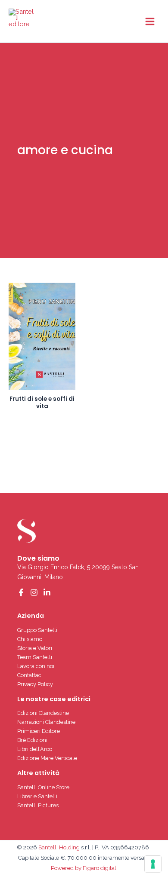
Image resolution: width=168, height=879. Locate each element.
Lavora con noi (35, 666)
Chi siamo (29, 639)
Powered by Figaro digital (83, 867)
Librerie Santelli (37, 796)
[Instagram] (34, 592)
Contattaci (30, 675)
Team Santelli (34, 657)
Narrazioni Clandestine (46, 722)
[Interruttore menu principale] (149, 21)
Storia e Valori (34, 648)
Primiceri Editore (38, 731)
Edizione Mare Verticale (47, 758)
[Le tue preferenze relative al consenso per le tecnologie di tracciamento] (153, 864)
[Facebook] (21, 592)
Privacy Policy (35, 684)
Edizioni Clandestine (43, 713)
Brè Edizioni (32, 740)
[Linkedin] (47, 592)
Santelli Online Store (43, 787)
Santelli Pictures (38, 805)
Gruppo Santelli (37, 630)
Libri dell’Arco (34, 749)
